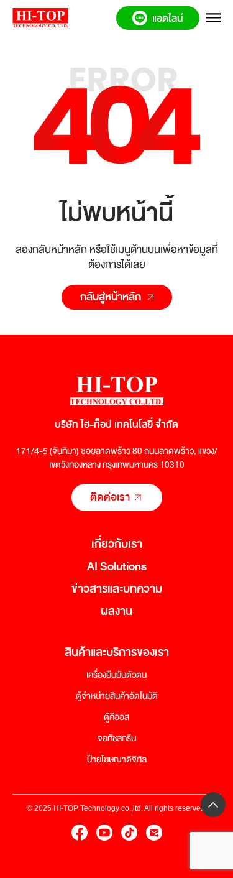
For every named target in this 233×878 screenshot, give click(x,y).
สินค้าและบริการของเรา (117, 652)
